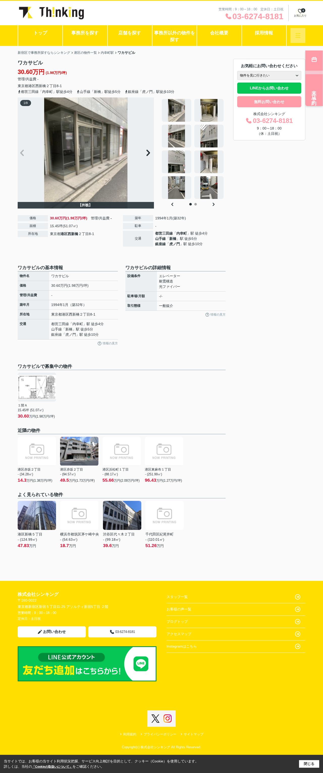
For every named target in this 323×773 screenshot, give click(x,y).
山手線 (160, 239)
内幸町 (181, 233)
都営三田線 (164, 233)
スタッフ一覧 (177, 597)
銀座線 (160, 244)
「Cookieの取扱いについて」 (52, 766)
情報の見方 (110, 343)
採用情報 (264, 32)
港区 (31, 86)
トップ (40, 32)
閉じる (309, 764)
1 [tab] (190, 204)
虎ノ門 (174, 244)
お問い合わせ (54, 631)
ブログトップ (177, 622)
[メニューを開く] (298, 35)
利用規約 (129, 734)
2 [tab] (195, 204)
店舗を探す (129, 32)
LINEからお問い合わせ (269, 88)
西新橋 (40, 86)
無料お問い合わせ (269, 101)
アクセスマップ (179, 634)
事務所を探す (85, 32)
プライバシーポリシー (160, 734)
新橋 (172, 239)
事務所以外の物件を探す (174, 36)
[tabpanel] (193, 148)
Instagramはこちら (182, 646)
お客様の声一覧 (179, 609)
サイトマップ (193, 734)
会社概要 (219, 32)
